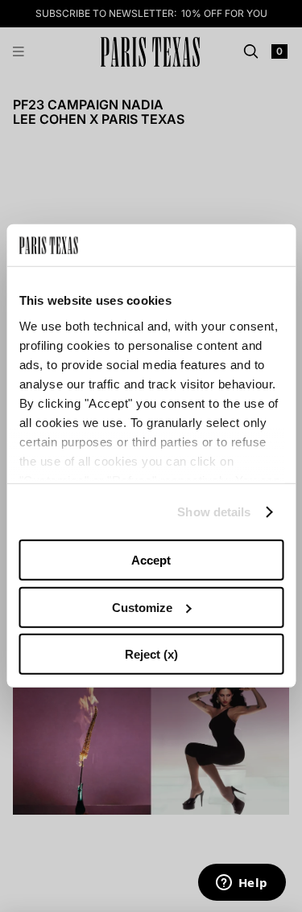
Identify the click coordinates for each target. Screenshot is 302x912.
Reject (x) (151, 654)
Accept (151, 560)
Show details (213, 512)
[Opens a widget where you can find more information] (241, 884)
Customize (142, 607)
